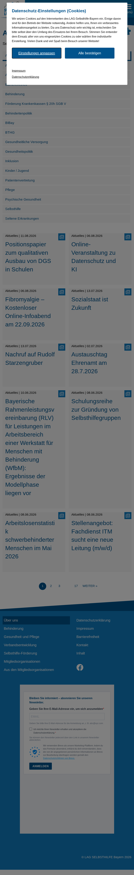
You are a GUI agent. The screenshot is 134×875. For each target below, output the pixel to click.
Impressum (18, 70)
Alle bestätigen (89, 53)
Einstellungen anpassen (36, 53)
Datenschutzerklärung (25, 76)
